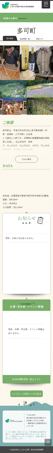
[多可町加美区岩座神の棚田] (13, 88)
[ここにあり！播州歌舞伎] (13, 106)
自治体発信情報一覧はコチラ (26, 379)
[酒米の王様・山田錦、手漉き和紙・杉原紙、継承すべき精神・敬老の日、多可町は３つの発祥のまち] (26, 62)
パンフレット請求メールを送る (26, 394)
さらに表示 (26, 159)
